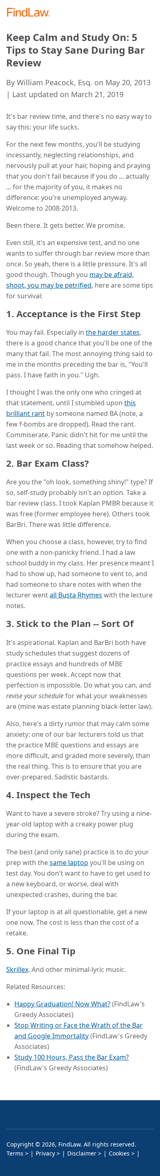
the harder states (112, 332)
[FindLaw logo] (31, 12)
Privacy (45, 1153)
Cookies (119, 1153)
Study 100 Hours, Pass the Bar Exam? (71, 1057)
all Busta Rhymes (76, 594)
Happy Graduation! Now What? (62, 1003)
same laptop (69, 862)
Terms (15, 1153)
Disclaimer (81, 1153)
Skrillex (17, 969)
